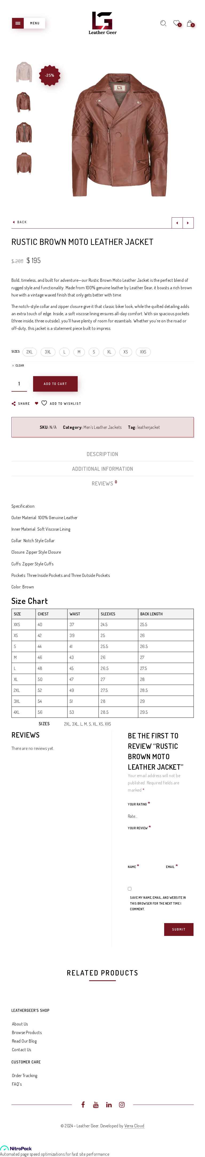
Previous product (177, 223)
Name (133, 866)
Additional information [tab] (102, 468)
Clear (19, 365)
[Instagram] (122, 1105)
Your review (139, 827)
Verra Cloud (134, 1125)
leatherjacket (148, 427)
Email (172, 866)
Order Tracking (24, 1075)
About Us (20, 1024)
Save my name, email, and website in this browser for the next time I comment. (158, 903)
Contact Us (21, 1049)
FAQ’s (17, 1084)
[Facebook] (83, 1105)
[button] (30, 352)
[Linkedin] (109, 1105)
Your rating (139, 803)
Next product (188, 223)
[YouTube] (96, 1105)
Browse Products (27, 1032)
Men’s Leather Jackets (103, 427)
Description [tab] (102, 454)
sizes (15, 351)
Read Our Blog (24, 1041)
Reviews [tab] (103, 483)
